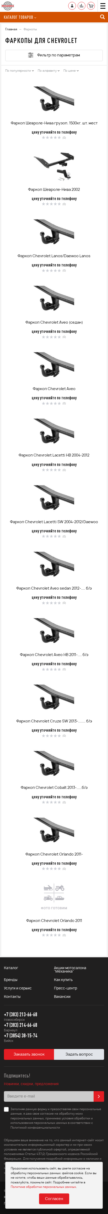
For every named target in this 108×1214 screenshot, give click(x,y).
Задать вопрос (79, 1054)
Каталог (11, 968)
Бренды (10, 980)
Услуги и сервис (18, 988)
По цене (69, 70)
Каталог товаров (18, 17)
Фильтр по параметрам (58, 55)
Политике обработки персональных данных (43, 1187)
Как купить (63, 980)
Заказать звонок (29, 1054)
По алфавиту (47, 70)
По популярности (18, 70)
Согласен (54, 1199)
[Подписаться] (99, 1096)
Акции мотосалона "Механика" (70, 970)
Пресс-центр (65, 988)
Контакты (12, 997)
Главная (11, 29)
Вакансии (62, 997)
